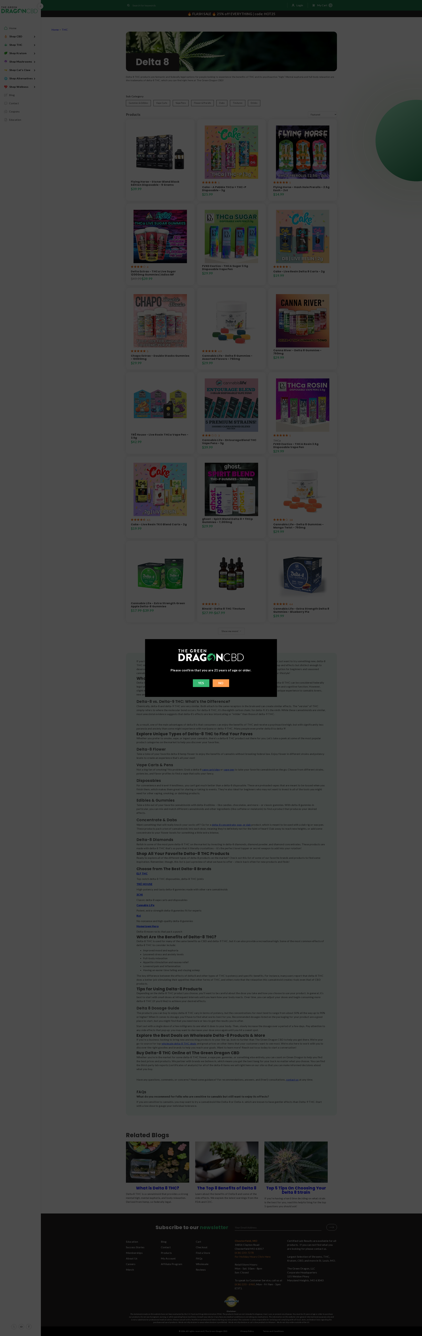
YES (201, 683)
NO (221, 683)
